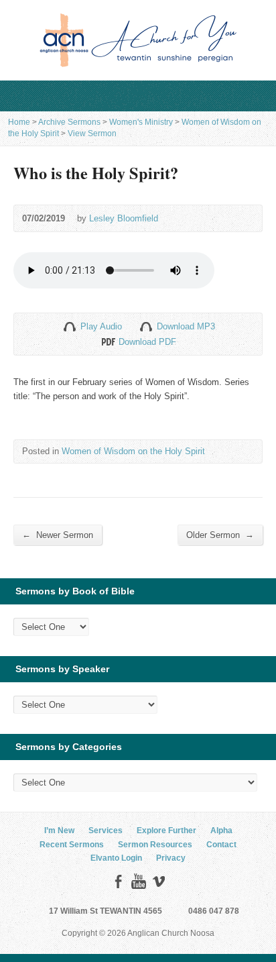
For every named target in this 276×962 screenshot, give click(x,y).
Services (105, 830)
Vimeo (158, 881)
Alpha (221, 830)
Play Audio (69, 326)
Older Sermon (220, 534)
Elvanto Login (116, 858)
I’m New (59, 830)
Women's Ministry (141, 122)
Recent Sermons (72, 845)
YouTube (138, 881)
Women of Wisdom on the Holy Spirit (133, 451)
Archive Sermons (69, 122)
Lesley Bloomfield (123, 218)
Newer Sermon (57, 534)
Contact (221, 845)
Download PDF (107, 342)
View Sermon (92, 133)
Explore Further (166, 830)
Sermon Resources (155, 845)
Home (19, 122)
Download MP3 (186, 326)
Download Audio (145, 326)
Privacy (171, 858)
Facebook (118, 881)
